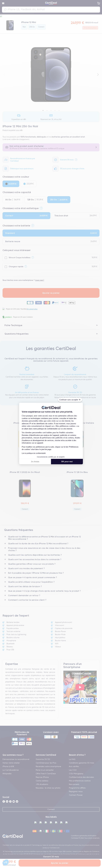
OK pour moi (67, 461)
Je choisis (35, 461)
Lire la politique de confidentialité (34, 453)
